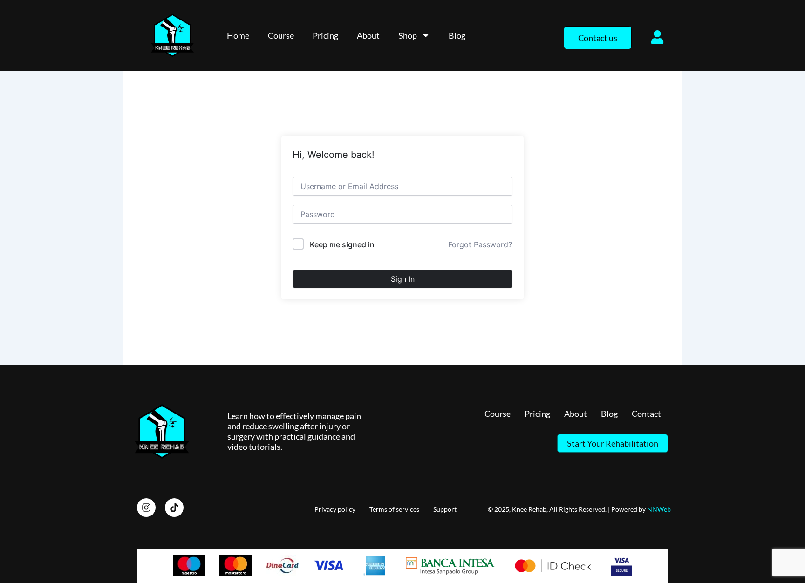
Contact (646, 413)
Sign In (403, 279)
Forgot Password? (480, 244)
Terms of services (394, 509)
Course (281, 35)
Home (238, 35)
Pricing (325, 35)
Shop (407, 35)
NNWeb (659, 509)
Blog (457, 35)
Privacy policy (334, 509)
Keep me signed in (342, 244)
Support (445, 509)
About (368, 35)
